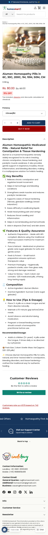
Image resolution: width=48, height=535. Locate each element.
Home (4, 22)
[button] (39, 8)
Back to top (22, 441)
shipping (17, 97)
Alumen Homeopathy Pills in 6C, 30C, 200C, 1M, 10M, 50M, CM (23, 23)
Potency (6, 108)
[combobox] (24, 14)
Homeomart (12, 521)
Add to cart (33, 122)
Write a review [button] (24, 392)
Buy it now (24, 128)
